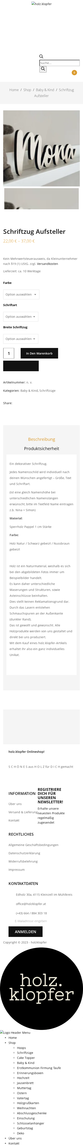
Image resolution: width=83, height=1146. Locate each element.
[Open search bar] (41, 57)
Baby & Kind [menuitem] (25, 1063)
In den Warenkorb (39, 353)
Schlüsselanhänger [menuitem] (30, 1123)
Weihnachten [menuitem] (26, 1108)
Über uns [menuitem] (15, 1138)
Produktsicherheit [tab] (41, 448)
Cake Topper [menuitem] (26, 1058)
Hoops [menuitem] (21, 1048)
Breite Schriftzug (15, 327)
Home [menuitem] (13, 1038)
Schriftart (10, 305)
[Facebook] (16, 403)
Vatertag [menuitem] (23, 1098)
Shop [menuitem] (12, 1043)
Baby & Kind (45, 90)
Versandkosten (47, 264)
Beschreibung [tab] (41, 439)
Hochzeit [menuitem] (23, 1078)
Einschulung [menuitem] (26, 1118)
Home (14, 90)
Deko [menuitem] (20, 1133)
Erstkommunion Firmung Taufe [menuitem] (39, 1068)
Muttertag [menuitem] (24, 1088)
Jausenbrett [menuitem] (25, 1083)
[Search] (43, 69)
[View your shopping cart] (75, 78)
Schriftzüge (47, 391)
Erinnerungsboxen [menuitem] (30, 1073)
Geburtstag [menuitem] (25, 1128)
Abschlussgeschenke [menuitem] (32, 1113)
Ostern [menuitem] (22, 1093)
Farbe (7, 282)
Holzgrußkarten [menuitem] (28, 1103)
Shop (27, 90)
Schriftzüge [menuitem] (25, 1053)
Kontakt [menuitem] (14, 1143)
